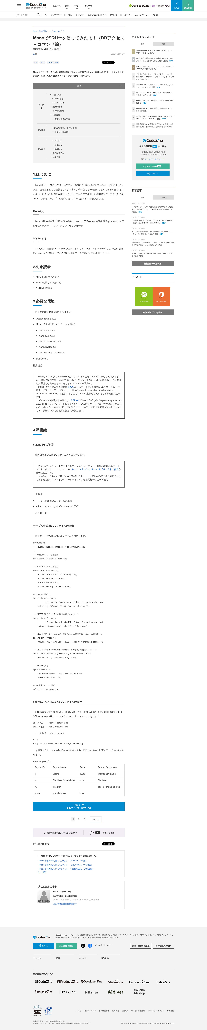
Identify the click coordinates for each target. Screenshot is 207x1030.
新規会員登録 (154, 166)
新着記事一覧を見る (153, 263)
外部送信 (170, 1010)
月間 (163, 44)
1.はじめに (57, 94)
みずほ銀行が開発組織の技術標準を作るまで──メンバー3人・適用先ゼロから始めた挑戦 (154, 59)
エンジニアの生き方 (97, 14)
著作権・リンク (90, 1010)
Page (41, 129)
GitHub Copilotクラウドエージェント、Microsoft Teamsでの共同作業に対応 (154, 67)
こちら (70, 386)
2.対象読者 (57, 106)
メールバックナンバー (154, 159)
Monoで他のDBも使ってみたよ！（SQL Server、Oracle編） (66, 864)
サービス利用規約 (138, 1010)
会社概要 (125, 1010)
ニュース (57, 5)
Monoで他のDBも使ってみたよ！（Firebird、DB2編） (63, 860)
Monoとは (59, 98)
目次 (79, 85)
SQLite (74, 400)
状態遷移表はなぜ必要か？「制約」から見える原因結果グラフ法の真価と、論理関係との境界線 (154, 125)
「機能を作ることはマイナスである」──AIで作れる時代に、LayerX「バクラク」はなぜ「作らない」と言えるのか (155, 76)
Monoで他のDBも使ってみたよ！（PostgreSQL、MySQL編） (66, 868)
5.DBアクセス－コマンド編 (65, 127)
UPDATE (58, 144)
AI (46, 14)
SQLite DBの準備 (62, 119)
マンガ (155, 14)
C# (35, 62)
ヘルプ (79, 1010)
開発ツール (125, 14)
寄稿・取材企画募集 (141, 945)
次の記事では (58, 152)
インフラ (79, 14)
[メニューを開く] (19, 5)
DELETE (58, 148)
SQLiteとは (59, 102)
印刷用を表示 (43, 843)
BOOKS (88, 5)
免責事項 (115, 1010)
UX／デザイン (141, 14)
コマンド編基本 (61, 131)
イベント (77, 5)
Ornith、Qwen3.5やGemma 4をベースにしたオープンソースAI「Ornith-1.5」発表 (155, 117)
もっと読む (42, 871)
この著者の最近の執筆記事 (65, 903)
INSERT (58, 140)
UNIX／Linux (53, 62)
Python (113, 14)
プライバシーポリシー (155, 1010)
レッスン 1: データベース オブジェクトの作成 (95, 469)
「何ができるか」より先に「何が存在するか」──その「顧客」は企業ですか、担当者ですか (152, 221)
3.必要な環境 (58, 110)
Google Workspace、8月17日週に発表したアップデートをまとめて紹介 (154, 51)
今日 (142, 44)
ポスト (109, 62)
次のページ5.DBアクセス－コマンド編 (79, 806)
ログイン (154, 173)
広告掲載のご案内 (163, 945)
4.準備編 (56, 114)
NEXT (95, 819)
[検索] (38, 15)
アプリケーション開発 (61, 14)
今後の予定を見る (154, 312)
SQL (42, 62)
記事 (67, 5)
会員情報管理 (104, 1010)
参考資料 (56, 157)
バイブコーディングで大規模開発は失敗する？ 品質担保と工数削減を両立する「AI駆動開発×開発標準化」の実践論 (152, 209)
